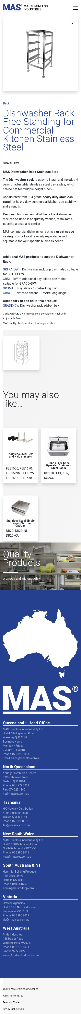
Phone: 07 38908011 (16, 821)
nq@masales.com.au (16, 793)
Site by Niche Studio (13, 1009)
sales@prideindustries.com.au (21, 955)
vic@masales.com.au (16, 919)
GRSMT (8, 288)
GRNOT (8, 293)
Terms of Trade (11, 1002)
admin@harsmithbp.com (18, 888)
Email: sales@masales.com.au (21, 758)
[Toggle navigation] (75, 8)
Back (6, 103)
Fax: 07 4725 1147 (14, 789)
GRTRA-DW (10, 269)
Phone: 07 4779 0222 (16, 785)
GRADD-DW (11, 305)
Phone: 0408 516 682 (16, 884)
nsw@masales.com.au (17, 856)
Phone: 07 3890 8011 (16, 754)
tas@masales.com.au (16, 825)
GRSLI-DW (10, 279)
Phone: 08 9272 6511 (16, 946)
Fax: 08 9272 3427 (14, 951)
